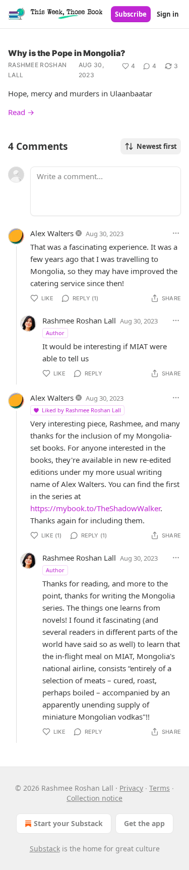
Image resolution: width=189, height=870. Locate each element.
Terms (159, 788)
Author (55, 333)
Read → (21, 112)
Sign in (168, 14)
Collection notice (94, 798)
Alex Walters (52, 233)
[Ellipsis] (176, 233)
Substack (45, 848)
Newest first (157, 146)
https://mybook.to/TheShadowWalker (95, 508)
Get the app (144, 823)
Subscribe (131, 14)
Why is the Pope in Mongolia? (66, 53)
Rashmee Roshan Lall (37, 70)
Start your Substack (68, 823)
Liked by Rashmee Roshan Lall (81, 410)
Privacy (131, 788)
